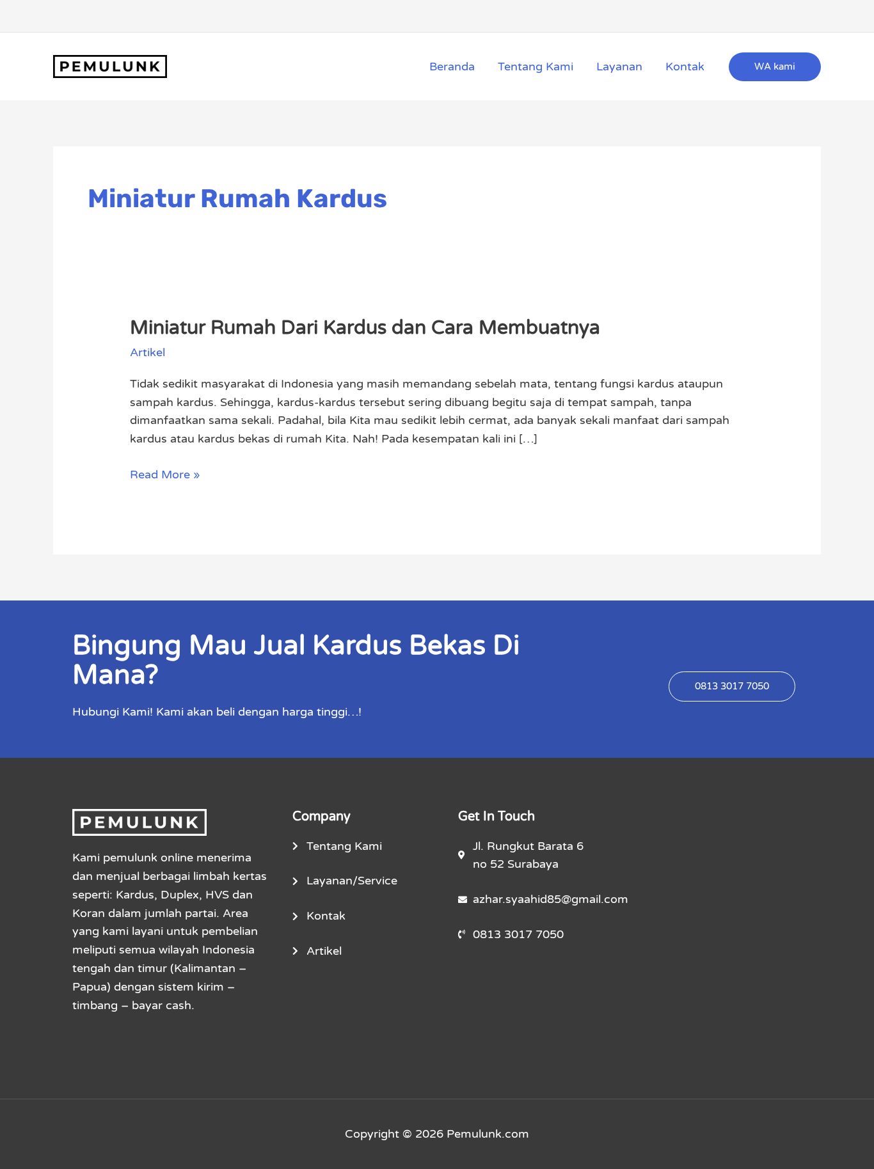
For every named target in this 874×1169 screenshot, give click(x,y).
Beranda (452, 66)
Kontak (684, 66)
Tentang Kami (535, 66)
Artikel (147, 352)
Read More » (165, 474)
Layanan (619, 66)
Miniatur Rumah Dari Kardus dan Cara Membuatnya (365, 328)
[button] (775, 66)
